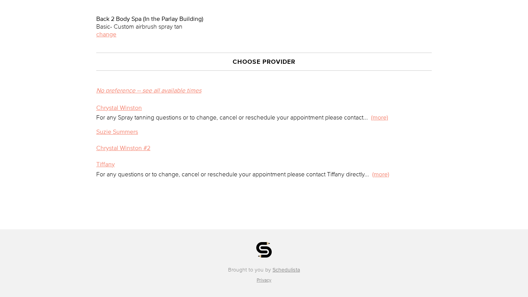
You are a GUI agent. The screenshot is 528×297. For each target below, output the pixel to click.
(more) (379, 117)
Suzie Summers (117, 131)
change (106, 34)
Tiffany (105, 163)
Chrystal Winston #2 (123, 147)
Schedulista (286, 270)
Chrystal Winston (119, 107)
